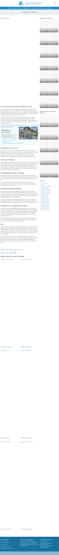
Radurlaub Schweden (45, 203)
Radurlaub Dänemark (45, 189)
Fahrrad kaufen (43, 541)
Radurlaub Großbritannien (46, 193)
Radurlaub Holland (45, 195)
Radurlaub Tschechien (45, 209)
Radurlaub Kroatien (45, 198)
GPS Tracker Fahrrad (44, 547)
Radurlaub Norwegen (45, 199)
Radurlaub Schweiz (45, 205)
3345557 (11, 253)
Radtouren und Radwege (46, 186)
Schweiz (9, 110)
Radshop (43, 184)
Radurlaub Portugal (45, 202)
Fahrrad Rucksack (43, 544)
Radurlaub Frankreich (45, 192)
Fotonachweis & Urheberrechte (6, 548)
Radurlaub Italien (44, 196)
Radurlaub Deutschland (46, 190)
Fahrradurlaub (44, 183)
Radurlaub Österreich (45, 201)
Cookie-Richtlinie (4, 544)
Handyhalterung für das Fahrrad (46, 545)
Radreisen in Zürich (5, 253)
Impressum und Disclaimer (6, 546)
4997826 (11, 252)
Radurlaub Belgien (45, 187)
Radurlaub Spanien (45, 208)
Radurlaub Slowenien (45, 206)
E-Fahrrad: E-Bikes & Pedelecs (46, 543)
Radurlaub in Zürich (5, 252)
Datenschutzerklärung (5, 542)
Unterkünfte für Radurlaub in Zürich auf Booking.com (13, 143)
